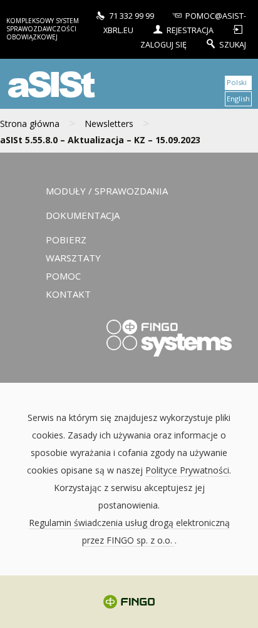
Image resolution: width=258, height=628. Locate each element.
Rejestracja (190, 29)
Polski (237, 82)
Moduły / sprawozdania (107, 191)
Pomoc (63, 276)
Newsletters (109, 123)
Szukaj (232, 44)
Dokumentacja (83, 215)
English (238, 98)
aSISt (49, 83)
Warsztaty (73, 257)
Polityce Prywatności (187, 470)
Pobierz (66, 239)
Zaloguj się (164, 44)
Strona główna (29, 123)
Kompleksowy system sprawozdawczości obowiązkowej (42, 28)
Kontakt (68, 294)
